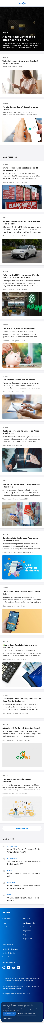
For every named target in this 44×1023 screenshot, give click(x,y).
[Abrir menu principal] (4, 3)
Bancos (5, 32)
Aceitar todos (9, 1014)
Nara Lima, (6, 341)
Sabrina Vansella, (8, 740)
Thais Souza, (6, 392)
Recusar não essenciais (26, 1014)
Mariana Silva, (7, 182)
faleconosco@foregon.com (11, 988)
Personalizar (7, 1018)
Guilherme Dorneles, (9, 552)
